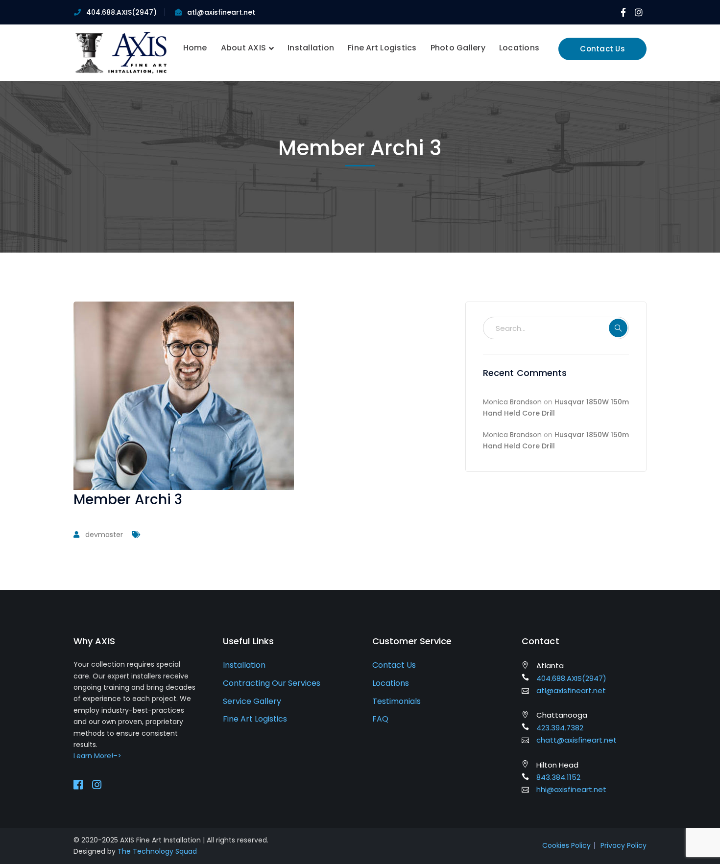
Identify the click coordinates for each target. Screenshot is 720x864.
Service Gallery (252, 701)
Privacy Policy (623, 845)
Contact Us (602, 49)
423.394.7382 (559, 728)
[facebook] (78, 784)
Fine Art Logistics (255, 718)
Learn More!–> (97, 756)
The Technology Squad (157, 851)
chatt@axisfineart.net (576, 740)
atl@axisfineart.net (221, 12)
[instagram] (96, 784)
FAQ (380, 718)
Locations (390, 683)
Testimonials (396, 701)
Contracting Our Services (271, 683)
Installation (244, 665)
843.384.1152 (558, 777)
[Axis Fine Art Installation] (121, 52)
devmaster (104, 534)
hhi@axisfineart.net (571, 789)
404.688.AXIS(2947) (121, 12)
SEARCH (618, 328)
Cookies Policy (566, 845)
